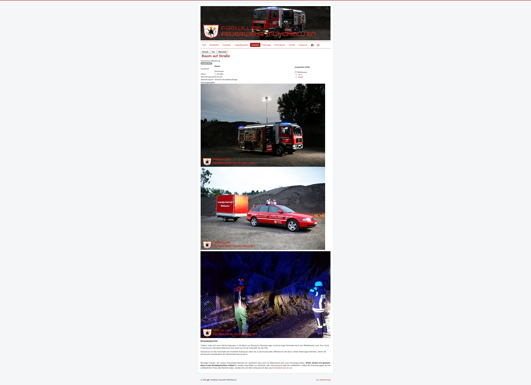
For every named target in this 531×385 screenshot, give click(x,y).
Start (204, 44)
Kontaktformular (280, 367)
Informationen (279, 44)
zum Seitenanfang (323, 379)
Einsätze (255, 44)
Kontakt (292, 44)
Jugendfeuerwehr (241, 44)
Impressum (303, 44)
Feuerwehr (227, 44)
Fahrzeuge (266, 44)
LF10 (300, 74)
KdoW (300, 77)
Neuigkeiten (214, 44)
